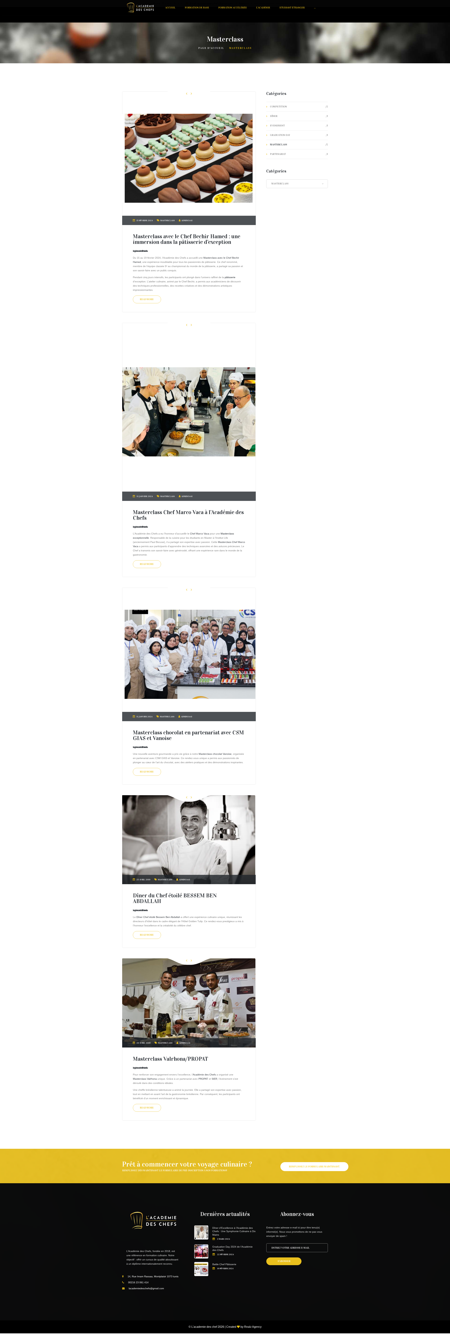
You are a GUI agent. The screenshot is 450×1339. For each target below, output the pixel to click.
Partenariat (278, 154)
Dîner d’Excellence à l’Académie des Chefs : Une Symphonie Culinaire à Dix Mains (234, 1231)
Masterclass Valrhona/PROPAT (170, 1058)
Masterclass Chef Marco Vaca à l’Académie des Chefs (188, 515)
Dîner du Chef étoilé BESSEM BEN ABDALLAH (175, 898)
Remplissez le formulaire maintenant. (314, 1166)
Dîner (273, 116)
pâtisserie (230, 277)
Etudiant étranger (292, 7)
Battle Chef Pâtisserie (224, 1264)
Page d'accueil (211, 48)
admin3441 (186, 220)
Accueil (170, 7)
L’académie (263, 7)
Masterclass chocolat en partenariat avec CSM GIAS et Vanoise (188, 735)
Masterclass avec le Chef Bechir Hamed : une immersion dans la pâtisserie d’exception (186, 239)
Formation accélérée (232, 7)
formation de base (197, 7)
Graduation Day (280, 135)
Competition (278, 106)
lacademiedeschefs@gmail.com (146, 1288)
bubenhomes (140, 250)
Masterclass (167, 220)
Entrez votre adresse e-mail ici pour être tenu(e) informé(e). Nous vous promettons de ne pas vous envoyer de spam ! (294, 1231)
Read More (147, 299)
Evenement (277, 125)
